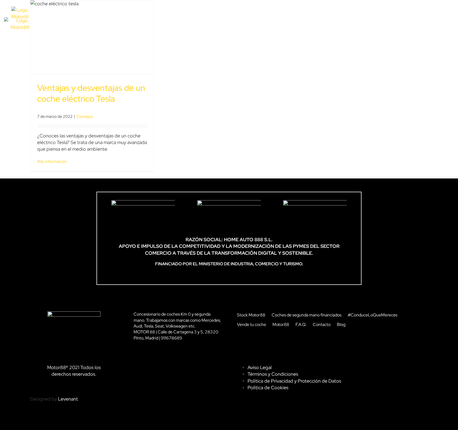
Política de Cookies (268, 387)
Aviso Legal (260, 367)
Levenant (68, 399)
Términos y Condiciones (273, 374)
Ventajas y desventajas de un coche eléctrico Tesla (91, 93)
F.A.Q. (301, 324)
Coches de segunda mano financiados (306, 315)
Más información (52, 161)
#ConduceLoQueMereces (372, 315)
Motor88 (280, 324)
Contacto (322, 324)
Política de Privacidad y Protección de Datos (294, 381)
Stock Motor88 (251, 315)
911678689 (171, 338)
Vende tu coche (251, 324)
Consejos (84, 116)
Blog (341, 324)
